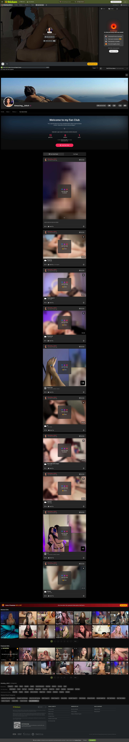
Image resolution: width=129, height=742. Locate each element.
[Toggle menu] (2, 2)
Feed (32, 5)
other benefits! (116, 48)
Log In (125, 1)
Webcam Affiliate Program (76, 713)
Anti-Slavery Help (51, 720)
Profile (16, 5)
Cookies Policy (51, 716)
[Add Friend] (120, 106)
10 (46, 430)
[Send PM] (125, 106)
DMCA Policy (50, 713)
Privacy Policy (51, 709)
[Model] (126, 75)
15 (46, 557)
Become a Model (74, 709)
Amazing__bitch (52, 159)
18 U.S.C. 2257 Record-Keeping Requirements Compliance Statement (102, 734)
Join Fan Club (65, 145)
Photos (27, 5)
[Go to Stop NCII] (39, 734)
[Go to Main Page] (11, 2)
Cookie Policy (78, 740)
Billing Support (97, 711)
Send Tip (51, 226)
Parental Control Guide (52, 718)
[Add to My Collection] (84, 226)
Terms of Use (50, 711)
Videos (21, 5)
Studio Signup (74, 711)
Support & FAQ (97, 709)
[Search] (75, 2)
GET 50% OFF (123, 605)
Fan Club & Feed (23, 111)
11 (46, 595)
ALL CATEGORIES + (34, 700)
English (41, 706)
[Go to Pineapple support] (33, 734)
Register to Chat (113, 51)
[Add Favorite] (2, 64)
